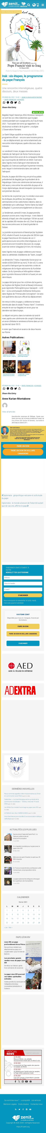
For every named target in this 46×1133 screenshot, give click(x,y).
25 (23, 923)
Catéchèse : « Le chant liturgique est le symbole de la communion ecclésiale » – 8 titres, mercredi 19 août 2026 (21, 802)
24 (18, 923)
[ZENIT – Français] (12, 4)
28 (39, 923)
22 (7, 923)
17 (18, 918)
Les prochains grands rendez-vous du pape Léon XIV (14, 960)
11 (23, 914)
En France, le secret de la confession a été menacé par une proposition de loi (27, 869)
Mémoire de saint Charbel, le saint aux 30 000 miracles (26, 858)
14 (39, 914)
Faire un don (23, 446)
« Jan (6, 927)
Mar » (10, 927)
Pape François (7, 12)
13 (34, 914)
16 (12, 918)
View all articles (8, 412)
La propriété (25, 1100)
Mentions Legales (10, 1104)
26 (28, 923)
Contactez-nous (36, 1104)
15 (7, 918)
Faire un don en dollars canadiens (23, 452)
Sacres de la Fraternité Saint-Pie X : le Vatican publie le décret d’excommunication (25, 836)
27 (34, 923)
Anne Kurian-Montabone (32, 97)
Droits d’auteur (23, 1104)
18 (23, 918)
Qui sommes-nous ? (11, 1100)
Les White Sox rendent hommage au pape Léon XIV (21, 807)
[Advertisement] (23, 477)
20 (34, 918)
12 (28, 914)
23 (12, 923)
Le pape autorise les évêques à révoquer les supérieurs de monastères (26, 880)
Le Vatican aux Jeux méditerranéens (16, 813)
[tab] (13, 1052)
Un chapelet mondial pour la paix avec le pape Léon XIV (26, 847)
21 (39, 918)
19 (28, 918)
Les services (36, 1100)
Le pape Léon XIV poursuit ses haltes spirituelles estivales (14, 976)
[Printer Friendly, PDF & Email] (38, 112)
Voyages (17, 12)
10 (18, 914)
